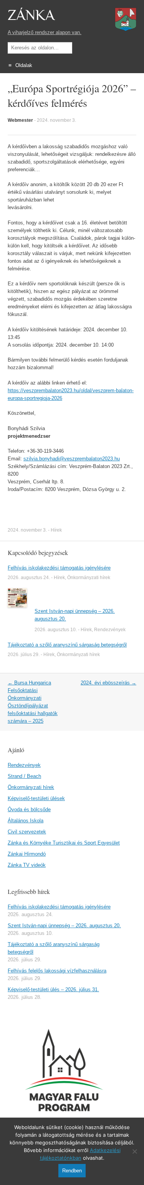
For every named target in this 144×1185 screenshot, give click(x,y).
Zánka (31, 15)
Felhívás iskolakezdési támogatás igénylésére (59, 568)
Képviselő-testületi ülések (36, 798)
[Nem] (134, 1151)
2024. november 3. (56, 120)
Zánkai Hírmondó (27, 854)
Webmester (20, 120)
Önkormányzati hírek (88, 577)
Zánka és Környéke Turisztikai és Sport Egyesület (64, 843)
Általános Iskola (25, 820)
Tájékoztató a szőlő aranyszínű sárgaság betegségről (67, 645)
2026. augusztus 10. (56, 629)
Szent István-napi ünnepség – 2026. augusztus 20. (64, 925)
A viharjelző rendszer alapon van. (44, 32)
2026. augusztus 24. (29, 577)
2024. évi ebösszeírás (108, 683)
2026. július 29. (24, 654)
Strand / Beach (24, 776)
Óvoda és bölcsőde (29, 809)
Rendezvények (110, 629)
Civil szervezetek (27, 832)
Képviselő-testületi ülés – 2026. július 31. (53, 989)
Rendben (72, 1171)
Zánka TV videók (27, 865)
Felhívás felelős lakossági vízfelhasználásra (57, 971)
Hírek (56, 530)
